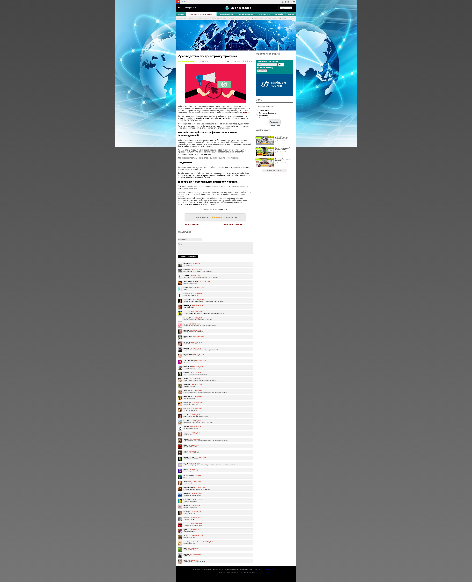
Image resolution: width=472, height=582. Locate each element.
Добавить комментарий (187, 256)
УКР (182, 2)
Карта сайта (279, 14)
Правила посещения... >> (234, 224)
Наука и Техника (230, 18)
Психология (256, 18)
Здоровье (191, 18)
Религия (261, 18)
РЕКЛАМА (291, 14)
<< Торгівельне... (192, 224)
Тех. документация (282, 18)
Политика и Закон (245, 18)
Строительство (275, 18)
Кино (205, 18)
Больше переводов (226, 14)
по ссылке (246, 112)
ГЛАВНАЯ (181, 14)
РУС (178, 2)
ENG (185, 2)
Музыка (224, 18)
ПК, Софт (209, 18)
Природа (251, 18)
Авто (178, 18)
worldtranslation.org (271, 569)
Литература (214, 18)
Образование (237, 18)
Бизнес (181, 18)
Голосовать (275, 122)
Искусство (201, 18)
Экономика (186, 18)
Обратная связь (264, 14)
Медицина (219, 18)
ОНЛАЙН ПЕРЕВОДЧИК (246, 14)
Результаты (275, 126)
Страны (269, 18)
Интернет (196, 18)
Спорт (265, 18)
